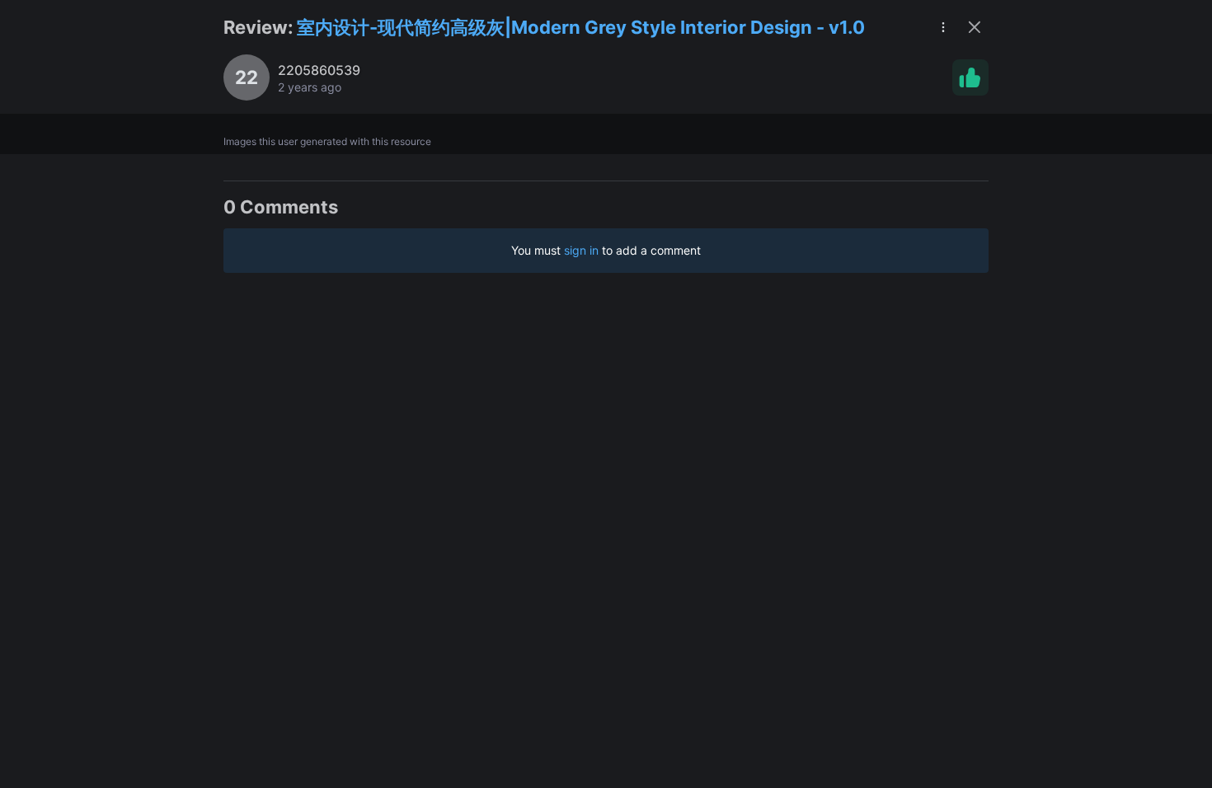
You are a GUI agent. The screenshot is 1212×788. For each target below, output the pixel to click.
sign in (581, 250)
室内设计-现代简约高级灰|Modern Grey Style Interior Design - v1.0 (581, 27)
